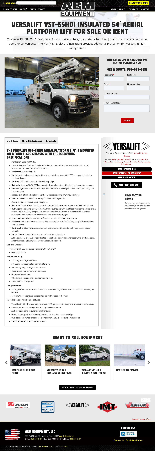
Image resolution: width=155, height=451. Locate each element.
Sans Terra (64, 446)
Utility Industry (126, 164)
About (122, 9)
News (113, 9)
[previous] (6, 362)
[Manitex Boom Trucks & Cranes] (47, 407)
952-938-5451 (137, 69)
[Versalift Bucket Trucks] (77, 404)
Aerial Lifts (116, 160)
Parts (33, 9)
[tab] (12, 140)
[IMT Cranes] (107, 407)
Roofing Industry (144, 162)
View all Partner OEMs (141, 419)
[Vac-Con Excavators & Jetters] (18, 404)
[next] (148, 362)
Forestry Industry (116, 162)
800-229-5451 (75, 439)
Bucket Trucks (126, 160)
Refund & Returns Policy (46, 446)
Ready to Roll (10, 9)
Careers (145, 9)
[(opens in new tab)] (128, 433)
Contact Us (119, 440)
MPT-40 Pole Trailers (127, 370)
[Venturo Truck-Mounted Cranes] (137, 404)
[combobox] (36, 3)
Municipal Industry (130, 162)
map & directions (66, 436)
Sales (22, 9)
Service (41, 9)
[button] (10, 95)
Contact (133, 9)
